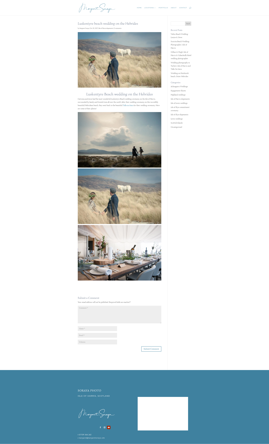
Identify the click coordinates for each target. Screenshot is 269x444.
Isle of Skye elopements (179, 114)
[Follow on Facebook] (100, 427)
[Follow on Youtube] (108, 427)
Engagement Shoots (178, 90)
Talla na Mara (128, 105)
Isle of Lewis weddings (179, 103)
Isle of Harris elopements (106, 28)
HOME (139, 7)
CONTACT (183, 7)
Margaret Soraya (84, 28)
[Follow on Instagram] (104, 427)
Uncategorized (176, 127)
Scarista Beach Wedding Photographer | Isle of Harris (180, 44)
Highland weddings (178, 95)
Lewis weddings (177, 119)
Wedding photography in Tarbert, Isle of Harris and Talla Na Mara (181, 65)
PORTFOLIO (163, 7)
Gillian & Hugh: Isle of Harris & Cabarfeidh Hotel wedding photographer (181, 55)
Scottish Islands (177, 123)
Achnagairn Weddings (179, 86)
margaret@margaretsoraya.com (92, 438)
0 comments (117, 28)
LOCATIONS (149, 7)
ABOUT (174, 7)
